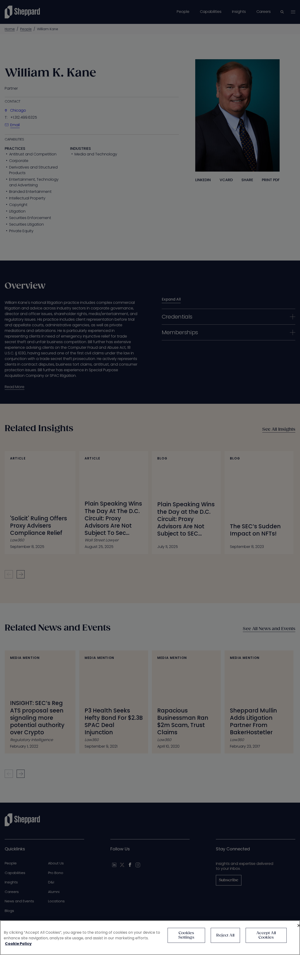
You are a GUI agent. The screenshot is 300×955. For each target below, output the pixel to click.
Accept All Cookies (266, 935)
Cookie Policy (18, 943)
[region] (150, 937)
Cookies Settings (186, 935)
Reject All (225, 935)
